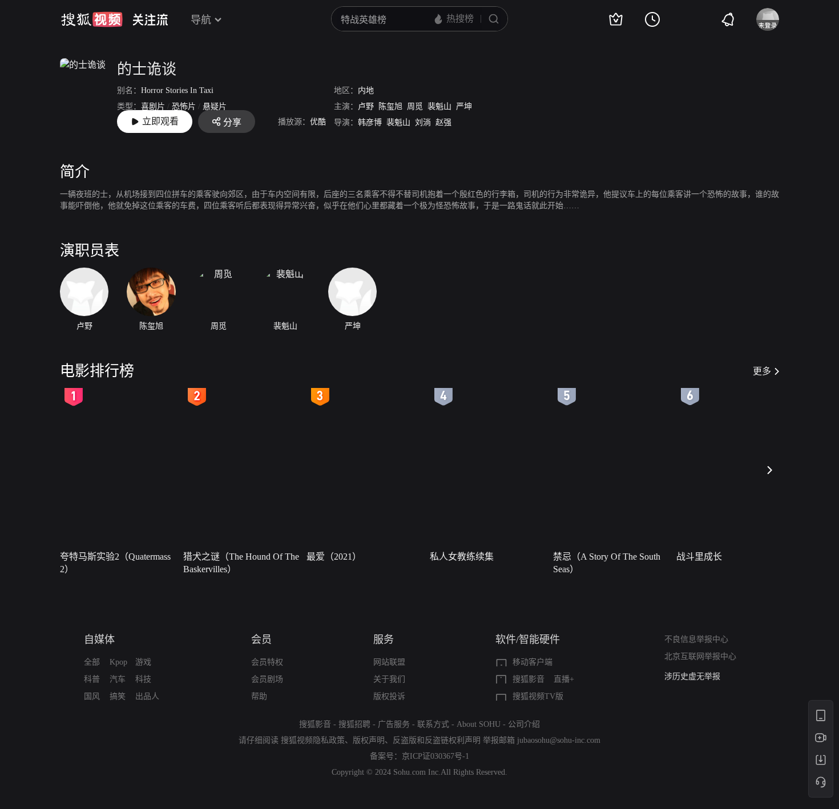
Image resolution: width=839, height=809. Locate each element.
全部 (92, 662)
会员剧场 (267, 679)
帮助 (259, 696)
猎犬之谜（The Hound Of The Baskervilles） (241, 563)
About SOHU (479, 724)
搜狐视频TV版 (538, 696)
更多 (762, 371)
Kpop (118, 662)
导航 (201, 20)
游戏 (143, 662)
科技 (143, 679)
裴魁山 (439, 106)
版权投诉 (389, 696)
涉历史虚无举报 (692, 675)
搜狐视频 (92, 19)
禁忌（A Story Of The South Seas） (606, 563)
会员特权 (267, 662)
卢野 (366, 106)
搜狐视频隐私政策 (313, 740)
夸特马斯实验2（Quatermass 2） (115, 563)
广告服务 (394, 724)
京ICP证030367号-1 (435, 756)
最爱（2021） (333, 556)
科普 (92, 679)
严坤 (464, 106)
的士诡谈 (146, 69)
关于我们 (389, 679)
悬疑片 (215, 106)
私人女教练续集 (462, 556)
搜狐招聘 (354, 724)
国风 (92, 696)
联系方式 (433, 724)
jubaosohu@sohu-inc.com (558, 740)
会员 (261, 639)
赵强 (443, 122)
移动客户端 (532, 662)
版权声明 (369, 740)
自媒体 (99, 639)
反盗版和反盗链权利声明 (437, 740)
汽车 (118, 679)
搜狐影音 (528, 679)
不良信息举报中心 (696, 639)
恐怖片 (184, 106)
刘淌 (423, 122)
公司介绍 (524, 724)
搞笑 (118, 696)
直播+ (564, 679)
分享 (232, 122)
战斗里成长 (699, 556)
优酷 (318, 122)
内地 (366, 90)
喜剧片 (153, 106)
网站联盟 (389, 662)
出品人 (147, 696)
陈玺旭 (390, 106)
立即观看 (160, 121)
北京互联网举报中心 (700, 656)
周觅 (415, 106)
